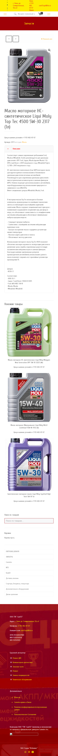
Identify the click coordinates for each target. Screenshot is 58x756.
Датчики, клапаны (12, 578)
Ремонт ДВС (17, 658)
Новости (17, 697)
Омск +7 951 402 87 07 (31, 4)
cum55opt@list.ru (45, 6)
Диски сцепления (12, 594)
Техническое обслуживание (22, 680)
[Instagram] (29, 752)
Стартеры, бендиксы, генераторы (17, 584)
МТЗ (7, 568)
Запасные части (18, 667)
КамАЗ (8, 573)
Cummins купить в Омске (22, 702)
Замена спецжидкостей (21, 675)
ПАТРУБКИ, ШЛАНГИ (12, 551)
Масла (24, 142)
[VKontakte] (32, 752)
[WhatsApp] (25, 752)
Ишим (31, 10)
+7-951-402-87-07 (24, 626)
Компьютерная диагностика (23, 662)
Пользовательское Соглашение (25, 714)
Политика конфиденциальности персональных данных (30, 708)
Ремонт (15, 671)
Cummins (9, 562)
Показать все (47, 39)
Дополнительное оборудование (17, 589)
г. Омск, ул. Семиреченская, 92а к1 (18, 5)
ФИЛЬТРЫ (9, 557)
